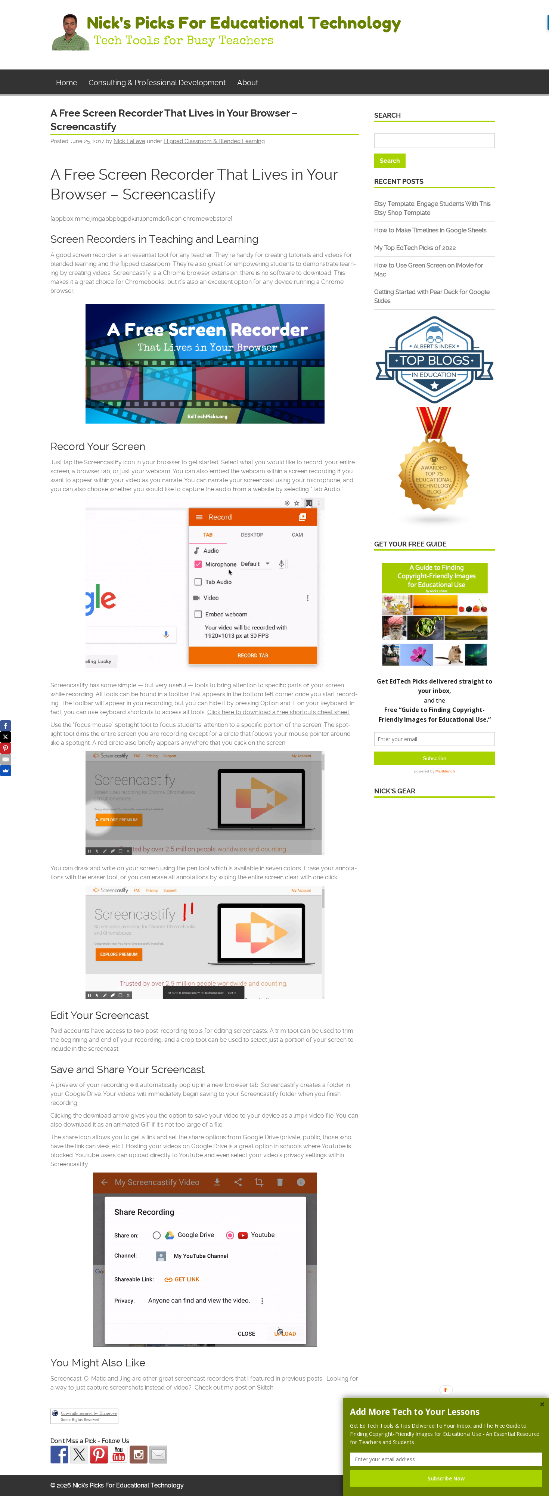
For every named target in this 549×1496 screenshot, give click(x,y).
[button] (446, 1412)
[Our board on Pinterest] (99, 1455)
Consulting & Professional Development (157, 82)
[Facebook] (5, 725)
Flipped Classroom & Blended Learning (214, 141)
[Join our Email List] (158, 1455)
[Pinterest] (5, 748)
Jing (125, 1378)
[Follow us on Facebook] (59, 1455)
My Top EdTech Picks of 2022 (415, 247)
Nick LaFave (129, 141)
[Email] (5, 759)
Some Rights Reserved (80, 1419)
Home (66, 82)
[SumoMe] (5, 770)
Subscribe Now (446, 1478)
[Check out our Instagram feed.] (139, 1455)
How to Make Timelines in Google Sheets (430, 230)
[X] (5, 737)
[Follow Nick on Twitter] (79, 1455)
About (247, 82)
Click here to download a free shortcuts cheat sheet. (278, 712)
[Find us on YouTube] (119, 1455)
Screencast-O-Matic (78, 1378)
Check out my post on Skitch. (234, 1387)
